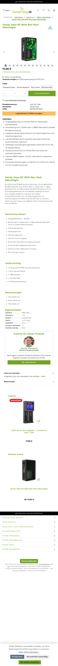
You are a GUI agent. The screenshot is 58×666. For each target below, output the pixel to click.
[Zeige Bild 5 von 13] (21, 66)
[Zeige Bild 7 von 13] (29, 66)
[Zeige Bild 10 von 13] (41, 66)
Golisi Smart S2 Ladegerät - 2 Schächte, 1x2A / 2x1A (29, 431)
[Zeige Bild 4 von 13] (17, 66)
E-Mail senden (30, 362)
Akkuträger (34, 184)
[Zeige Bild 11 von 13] (44, 66)
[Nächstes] (54, 52)
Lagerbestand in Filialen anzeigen (29, 113)
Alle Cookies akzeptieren (29, 662)
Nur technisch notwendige (37, 657)
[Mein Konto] (48, 10)
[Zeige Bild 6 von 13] (25, 66)
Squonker (13, 201)
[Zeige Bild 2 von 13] (10, 66)
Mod (20, 187)
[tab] (29, 375)
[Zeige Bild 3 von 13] (13, 66)
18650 (48, 187)
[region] (29, 51)
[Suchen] (38, 10)
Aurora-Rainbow (23, 87)
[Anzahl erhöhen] (25, 93)
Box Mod (26, 184)
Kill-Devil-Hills (47, 87)
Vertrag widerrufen (29, 561)
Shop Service (9, 522)
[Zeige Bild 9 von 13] (37, 66)
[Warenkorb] (54, 10)
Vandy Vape (12, 184)
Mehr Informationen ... (29, 652)
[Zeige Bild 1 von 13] (6, 66)
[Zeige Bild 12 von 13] (48, 66)
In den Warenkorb (42, 93)
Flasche (20, 201)
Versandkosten (44, 564)
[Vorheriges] (4, 52)
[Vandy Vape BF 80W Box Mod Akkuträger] (29, 470)
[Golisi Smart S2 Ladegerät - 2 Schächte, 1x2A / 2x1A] (29, 412)
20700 (37, 187)
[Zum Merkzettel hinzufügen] (38, 421)
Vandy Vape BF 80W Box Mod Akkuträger (29, 19)
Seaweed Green (9, 87)
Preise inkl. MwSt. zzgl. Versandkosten (16, 72)
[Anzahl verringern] (5, 93)
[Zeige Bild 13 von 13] (52, 66)
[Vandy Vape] (50, 27)
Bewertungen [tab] (9, 382)
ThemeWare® (40, 571)
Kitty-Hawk (35, 87)
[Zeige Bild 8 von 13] (33, 66)
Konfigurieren (17, 657)
